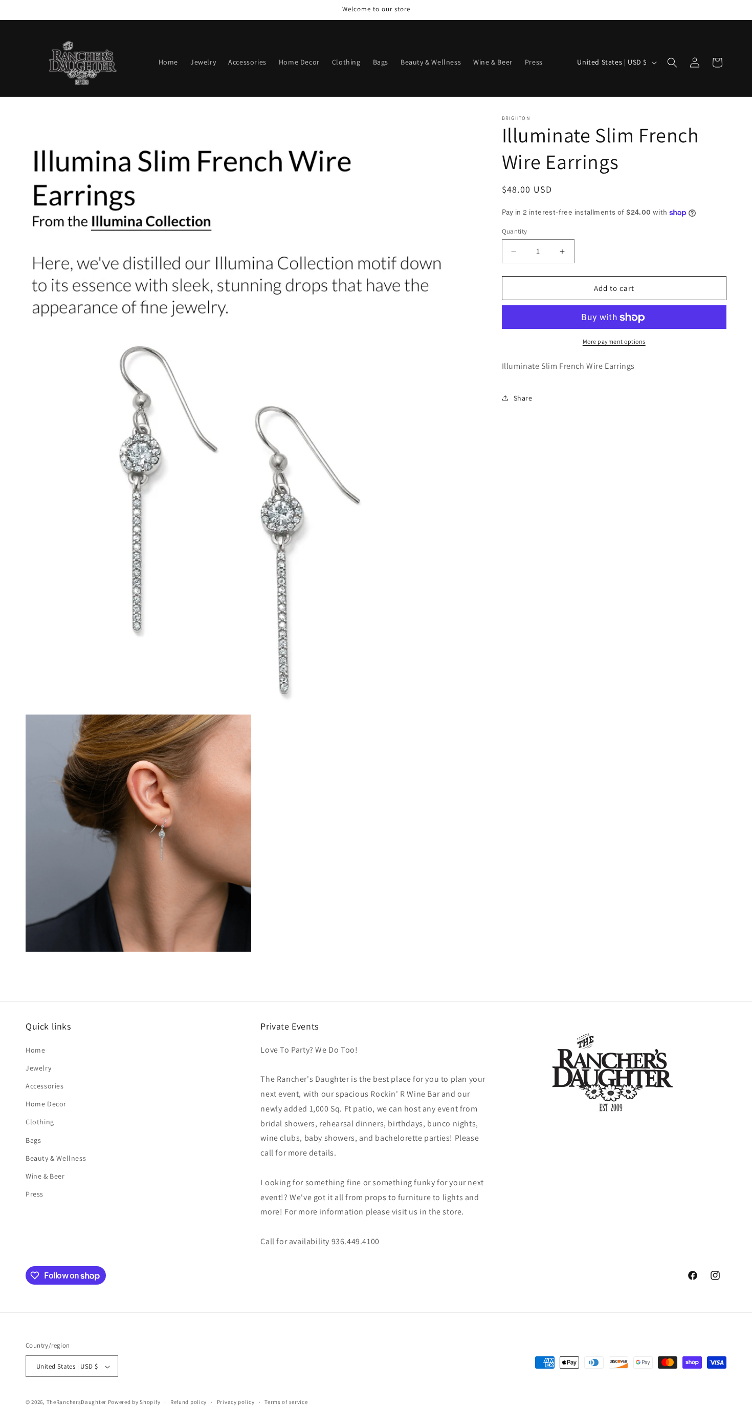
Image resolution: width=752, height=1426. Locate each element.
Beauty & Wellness (56, 1157)
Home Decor (46, 1103)
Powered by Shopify (134, 1402)
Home (35, 1049)
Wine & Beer (45, 1175)
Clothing (40, 1121)
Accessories (45, 1085)
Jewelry (38, 1067)
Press (34, 1193)
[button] (672, 62)
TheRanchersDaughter (76, 1402)
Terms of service (285, 1402)
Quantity (514, 231)
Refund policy (188, 1402)
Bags (33, 1139)
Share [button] (523, 398)
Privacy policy (236, 1402)
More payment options (614, 342)
